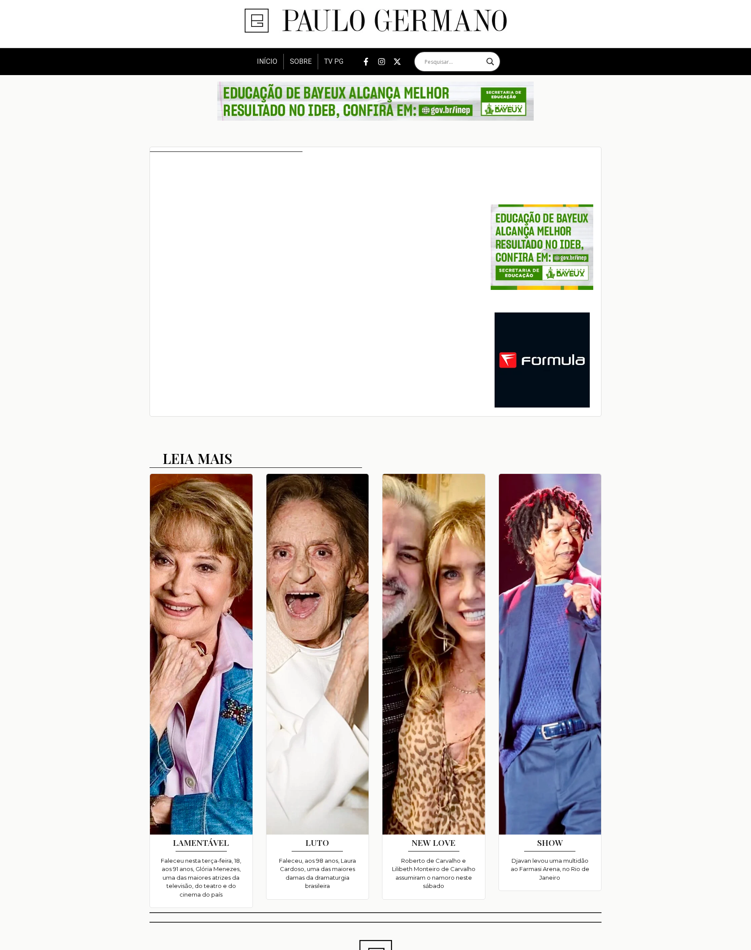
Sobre (301, 61)
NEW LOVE (433, 842)
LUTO (317, 842)
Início (267, 61)
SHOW (550, 842)
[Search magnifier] (490, 62)
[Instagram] (381, 61)
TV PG (333, 61)
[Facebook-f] (366, 61)
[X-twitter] (397, 61)
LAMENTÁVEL (201, 842)
